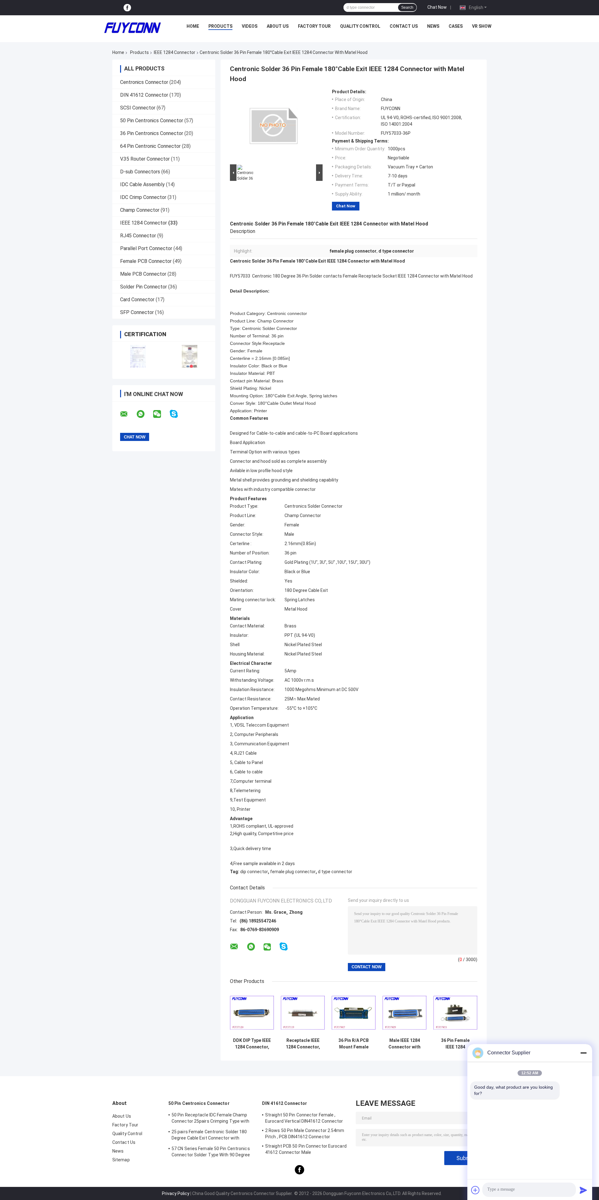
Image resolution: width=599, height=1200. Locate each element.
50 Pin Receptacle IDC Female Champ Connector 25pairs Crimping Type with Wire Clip (211, 1118)
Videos (249, 26)
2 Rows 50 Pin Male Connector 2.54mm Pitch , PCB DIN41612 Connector (304, 1133)
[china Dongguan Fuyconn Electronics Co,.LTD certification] (138, 356)
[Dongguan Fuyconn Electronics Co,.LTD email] (128, 414)
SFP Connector (137, 312)
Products (220, 26)
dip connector (254, 871)
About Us (278, 26)
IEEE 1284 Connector (174, 52)
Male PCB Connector (143, 274)
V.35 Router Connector (145, 159)
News (433, 26)
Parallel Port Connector (146, 248)
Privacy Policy (175, 1193)
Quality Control (360, 26)
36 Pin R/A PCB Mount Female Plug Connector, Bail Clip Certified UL (353, 1044)
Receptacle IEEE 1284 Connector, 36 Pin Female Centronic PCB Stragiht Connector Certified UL (303, 1044)
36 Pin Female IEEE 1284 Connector (455, 1044)
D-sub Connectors (140, 172)
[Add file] (475, 1190)
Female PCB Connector (146, 261)
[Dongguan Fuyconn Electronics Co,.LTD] (132, 27)
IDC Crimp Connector (143, 197)
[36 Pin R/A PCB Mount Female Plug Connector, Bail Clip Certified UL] (354, 1013)
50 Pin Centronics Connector (151, 120)
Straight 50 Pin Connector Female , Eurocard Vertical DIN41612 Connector (304, 1118)
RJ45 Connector (138, 236)
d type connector (335, 871)
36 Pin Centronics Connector (151, 133)
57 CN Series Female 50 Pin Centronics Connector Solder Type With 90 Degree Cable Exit (211, 1152)
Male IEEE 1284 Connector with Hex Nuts (404, 1044)
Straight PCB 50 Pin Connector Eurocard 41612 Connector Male (306, 1149)
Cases (456, 26)
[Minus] (583, 1053)
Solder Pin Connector (143, 287)
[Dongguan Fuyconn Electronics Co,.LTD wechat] (161, 414)
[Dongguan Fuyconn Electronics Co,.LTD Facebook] (127, 8)
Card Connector (137, 299)
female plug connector (293, 871)
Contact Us (404, 26)
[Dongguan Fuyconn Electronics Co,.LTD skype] (178, 414)
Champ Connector (139, 210)
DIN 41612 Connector (144, 95)
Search (407, 7)
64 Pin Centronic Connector (150, 146)
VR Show (481, 26)
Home (193, 26)
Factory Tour (314, 26)
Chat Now (437, 7)
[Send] (583, 1190)
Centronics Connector (144, 82)
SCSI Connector (137, 108)
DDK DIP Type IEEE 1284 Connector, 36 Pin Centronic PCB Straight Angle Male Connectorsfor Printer (252, 1044)
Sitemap (121, 1159)
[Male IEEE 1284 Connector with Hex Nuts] (404, 1013)
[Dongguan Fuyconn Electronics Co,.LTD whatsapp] (144, 414)
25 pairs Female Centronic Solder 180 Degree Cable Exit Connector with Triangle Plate (209, 1135)
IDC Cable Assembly (142, 184)
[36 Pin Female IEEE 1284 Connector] (455, 1013)
